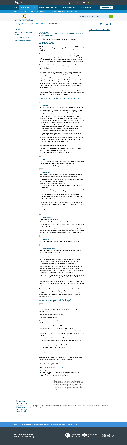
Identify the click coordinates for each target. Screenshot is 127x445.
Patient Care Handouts (72, 11)
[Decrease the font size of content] (107, 24)
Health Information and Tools (28, 7)
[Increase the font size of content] (110, 24)
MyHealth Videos (44, 7)
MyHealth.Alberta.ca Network (79, 3)
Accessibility (29, 437)
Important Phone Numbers (41, 424)
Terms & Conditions (19, 437)
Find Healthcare (55, 7)
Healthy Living (24, 11)
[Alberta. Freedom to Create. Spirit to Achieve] (105, 436)
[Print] (104, 24)
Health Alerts (61, 11)
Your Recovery (19, 29)
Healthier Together (86, 7)
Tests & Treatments (34, 11)
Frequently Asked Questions (58, 424)
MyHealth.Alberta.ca (24, 17)
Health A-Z (16, 11)
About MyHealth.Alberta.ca (70, 7)
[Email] (101, 24)
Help (76, 424)
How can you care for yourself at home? (24, 33)
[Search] (111, 16)
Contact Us (70, 424)
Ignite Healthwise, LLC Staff (54, 367)
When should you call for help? (24, 37)
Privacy (36, 437)
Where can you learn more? (23, 40)
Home (15, 7)
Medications (43, 11)
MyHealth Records (107, 7)
